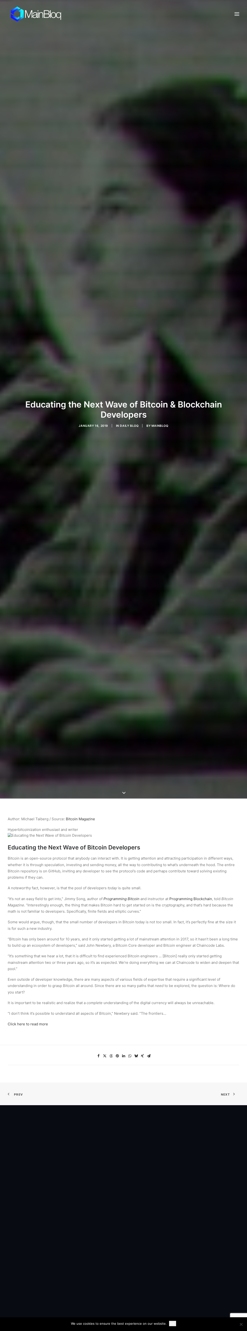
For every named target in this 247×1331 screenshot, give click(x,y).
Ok (173, 1323)
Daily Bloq (129, 426)
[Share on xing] (142, 1056)
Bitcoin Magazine (80, 819)
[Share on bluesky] (136, 1056)
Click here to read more (28, 1024)
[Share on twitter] (105, 1056)
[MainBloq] (40, 14)
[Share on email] (148, 1056)
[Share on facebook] (98, 1056)
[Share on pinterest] (117, 1056)
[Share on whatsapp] (130, 1056)
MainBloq (159, 426)
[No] (241, 1324)
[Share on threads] (111, 1056)
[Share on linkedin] (123, 1056)
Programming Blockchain (190, 899)
